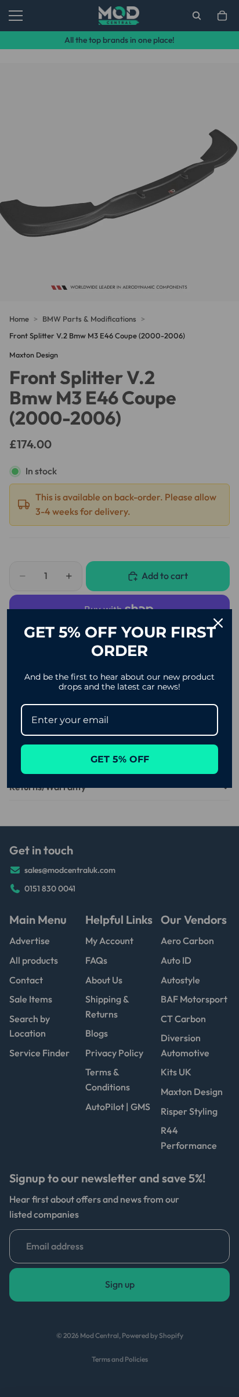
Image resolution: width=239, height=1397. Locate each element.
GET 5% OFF (119, 759)
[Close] (218, 623)
